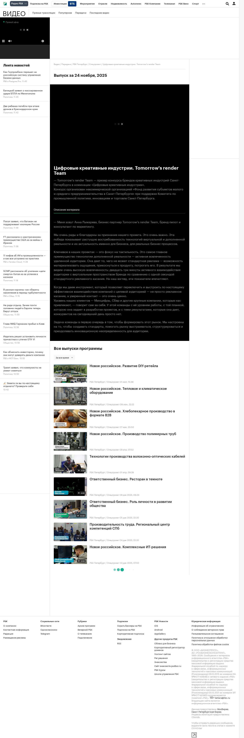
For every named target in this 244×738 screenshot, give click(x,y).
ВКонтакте (46, 625)
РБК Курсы (159, 669)
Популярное (65, 12)
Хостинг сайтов (162, 653)
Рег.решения (161, 657)
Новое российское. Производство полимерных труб (133, 434)
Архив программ (86, 625)
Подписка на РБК (126, 629)
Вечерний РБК (85, 629)
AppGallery (160, 633)
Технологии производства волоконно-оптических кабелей (137, 456)
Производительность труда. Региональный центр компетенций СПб (130, 526)
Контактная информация (16, 629)
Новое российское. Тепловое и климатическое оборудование (128, 390)
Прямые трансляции (43, 12)
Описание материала (67, 209)
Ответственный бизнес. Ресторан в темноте (126, 479)
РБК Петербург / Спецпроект (87, 63)
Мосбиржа (222, 708)
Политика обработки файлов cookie (210, 644)
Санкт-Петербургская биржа (206, 711)
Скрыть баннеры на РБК (129, 625)
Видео (14, 12)
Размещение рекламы (14, 637)
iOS (156, 625)
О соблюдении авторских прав (208, 629)
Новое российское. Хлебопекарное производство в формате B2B (132, 413)
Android (158, 629)
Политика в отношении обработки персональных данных (210, 639)
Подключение (85, 637)
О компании (9, 625)
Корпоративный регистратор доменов (169, 648)
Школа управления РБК (166, 673)
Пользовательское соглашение (207, 633)
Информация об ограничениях (208, 625)
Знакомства (160, 661)
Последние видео (99, 12)
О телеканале (85, 633)
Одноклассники (49, 629)
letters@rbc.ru (222, 697)
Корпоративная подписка (130, 633)
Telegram (45, 633)
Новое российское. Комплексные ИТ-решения (128, 547)
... (203, 3)
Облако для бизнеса (164, 643)
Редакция (8, 633)
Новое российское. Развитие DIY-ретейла (124, 366)
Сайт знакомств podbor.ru (167, 665)
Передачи (80, 12)
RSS (119, 643)
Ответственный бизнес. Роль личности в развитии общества (131, 504)
